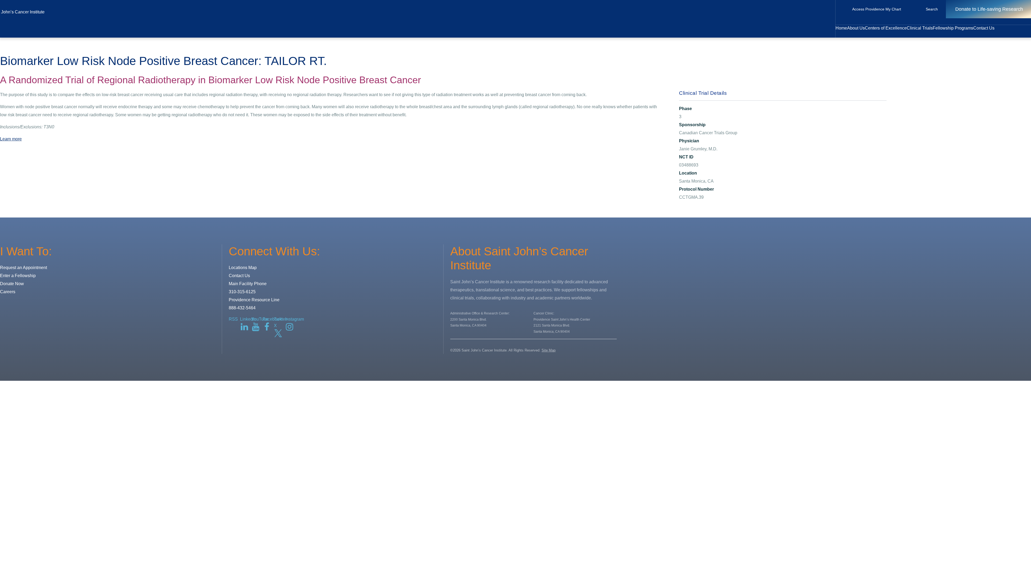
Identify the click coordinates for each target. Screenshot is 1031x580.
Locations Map (243, 267)
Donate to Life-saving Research (989, 9)
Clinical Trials (920, 28)
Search (932, 9)
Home (841, 28)
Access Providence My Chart (876, 9)
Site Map (549, 350)
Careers (7, 291)
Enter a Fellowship (18, 275)
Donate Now (12, 283)
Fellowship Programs (953, 28)
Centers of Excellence (886, 28)
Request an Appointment (23, 267)
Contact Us (983, 28)
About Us (856, 28)
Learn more (11, 139)
